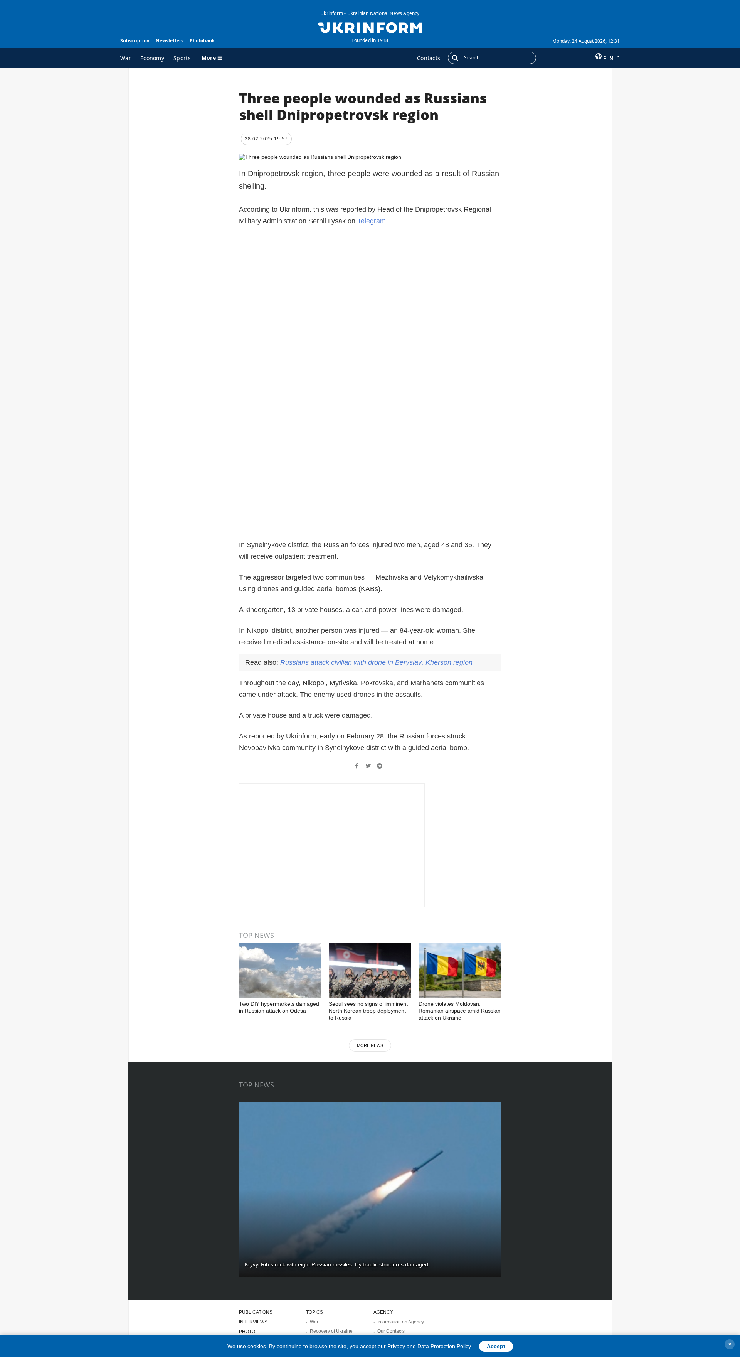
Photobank (202, 40)
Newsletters (169, 40)
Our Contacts (391, 1331)
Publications (255, 1312)
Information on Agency (400, 1322)
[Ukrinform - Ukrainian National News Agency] (370, 27)
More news (370, 1045)
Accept (496, 1346)
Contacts (428, 58)
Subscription (135, 40)
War (125, 58)
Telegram (371, 221)
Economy (152, 58)
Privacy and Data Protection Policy (429, 1346)
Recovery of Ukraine (331, 1331)
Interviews (253, 1322)
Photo (247, 1331)
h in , (376, 662)
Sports (182, 58)
